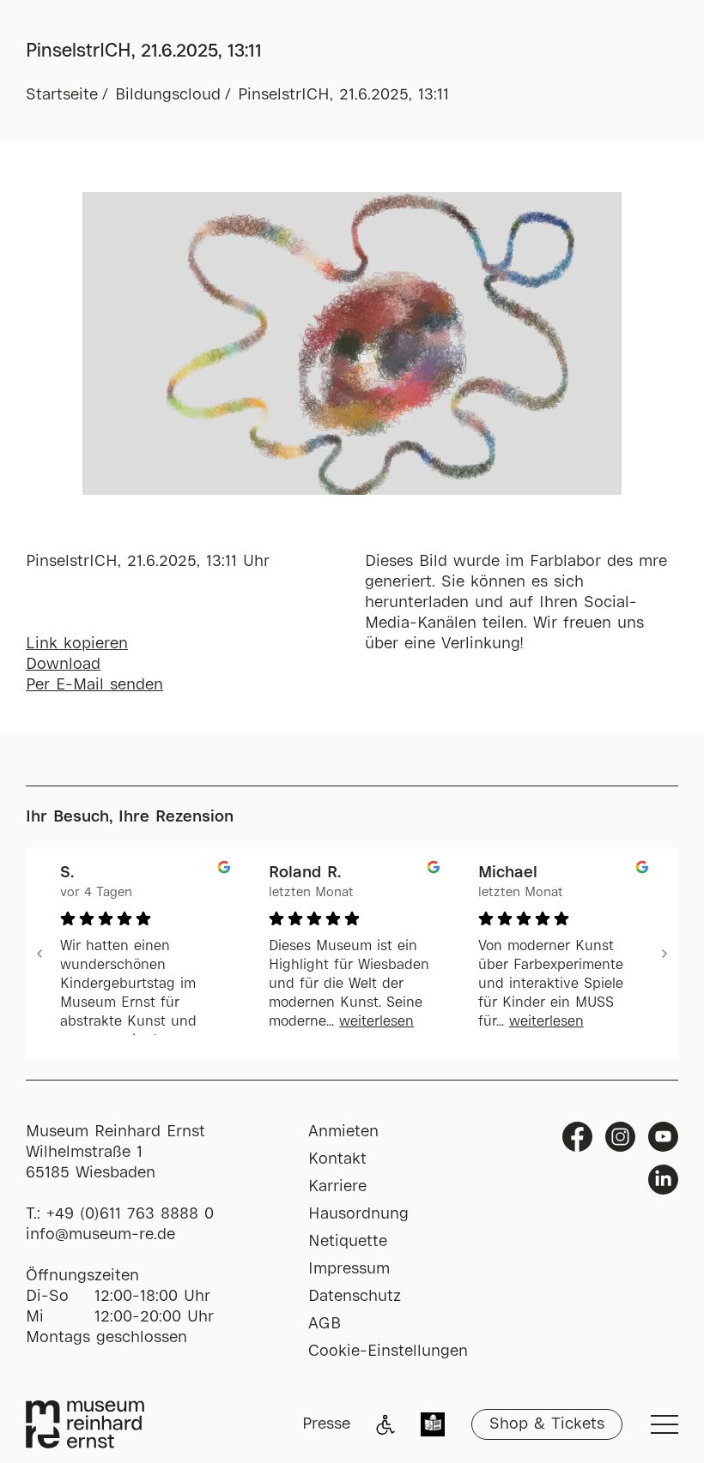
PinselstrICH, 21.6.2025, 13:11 (343, 95)
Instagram (620, 1137)
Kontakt (337, 1159)
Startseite (62, 95)
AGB (324, 1324)
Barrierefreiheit (385, 1424)
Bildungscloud (168, 95)
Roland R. (305, 873)
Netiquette (347, 1242)
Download (63, 664)
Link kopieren (77, 644)
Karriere (337, 1187)
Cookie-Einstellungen (388, 1351)
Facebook (577, 1137)
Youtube (663, 1137)
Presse (326, 1424)
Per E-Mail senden (94, 685)
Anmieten (343, 1132)
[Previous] (39, 953)
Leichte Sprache (433, 1426)
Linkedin (663, 1180)
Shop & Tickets (546, 1424)
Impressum (349, 1269)
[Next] (664, 953)
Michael (507, 873)
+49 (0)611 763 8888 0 (130, 1214)
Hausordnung (358, 1214)
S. (67, 873)
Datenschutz (354, 1296)
